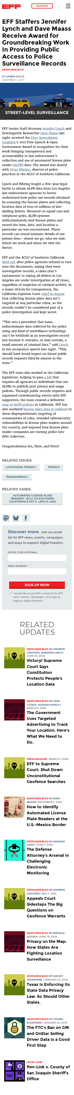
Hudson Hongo (49, 704)
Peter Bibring (20, 169)
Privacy (54, 467)
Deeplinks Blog (38, 649)
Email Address (17, 565)
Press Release (37, 759)
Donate (42, 5)
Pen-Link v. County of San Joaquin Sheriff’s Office (48, 1072)
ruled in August (53, 294)
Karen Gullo (15, 76)
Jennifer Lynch (53, 128)
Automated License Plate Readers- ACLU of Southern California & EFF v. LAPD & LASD (32, 498)
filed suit (9, 262)
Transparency (17, 477)
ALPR (18, 165)
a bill (48, 377)
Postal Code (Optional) (22, 552)
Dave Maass (49, 133)
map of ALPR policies (18, 404)
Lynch (63, 344)
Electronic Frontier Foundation (12, 6)
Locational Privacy (21, 467)
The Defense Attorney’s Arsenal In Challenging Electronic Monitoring (48, 861)
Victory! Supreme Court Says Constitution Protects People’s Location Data (44, 672)
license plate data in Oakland (46, 409)
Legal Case (35, 1062)
